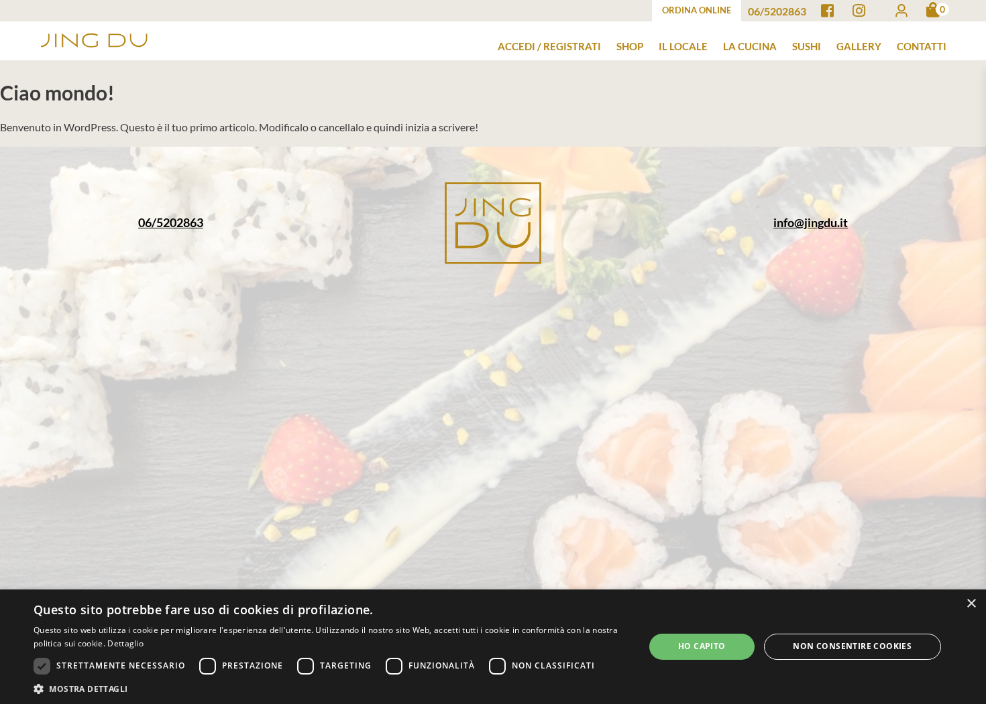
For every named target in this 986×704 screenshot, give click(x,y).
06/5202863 (170, 223)
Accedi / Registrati (549, 46)
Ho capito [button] (702, 646)
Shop (629, 46)
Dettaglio (125, 643)
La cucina (750, 46)
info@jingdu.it (810, 223)
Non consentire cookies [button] (852, 646)
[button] (330, 688)
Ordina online (696, 10)
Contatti (921, 46)
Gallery (858, 46)
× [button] (971, 604)
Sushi (806, 46)
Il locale (683, 46)
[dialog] (493, 646)
